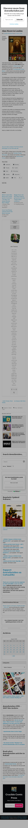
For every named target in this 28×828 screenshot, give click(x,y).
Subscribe (20, 19)
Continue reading (14, 24)
